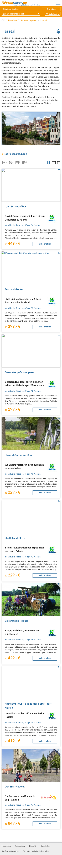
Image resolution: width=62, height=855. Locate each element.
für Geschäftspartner (10, 851)
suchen (52, 9)
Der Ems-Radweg (15, 786)
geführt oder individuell (13, 14)
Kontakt (32, 846)
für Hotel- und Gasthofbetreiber (36, 851)
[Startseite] (3, 20)
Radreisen (12, 20)
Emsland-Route (14, 289)
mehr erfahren (45, 244)
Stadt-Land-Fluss (15, 538)
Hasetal (43, 20)
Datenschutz (20, 846)
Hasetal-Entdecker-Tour (19, 455)
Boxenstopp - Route (16, 621)
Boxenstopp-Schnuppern (19, 372)
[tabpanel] (31, 128)
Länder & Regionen (28, 20)
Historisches (45, 846)
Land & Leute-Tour (15, 206)
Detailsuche (54, 14)
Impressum (6, 846)
